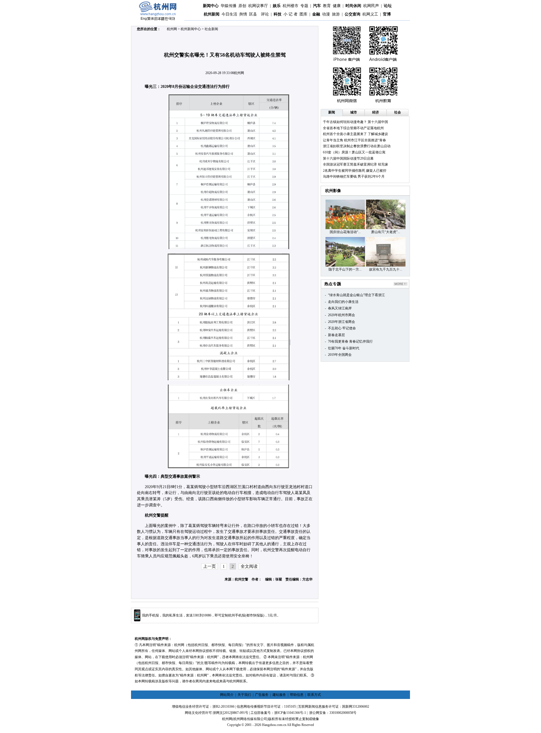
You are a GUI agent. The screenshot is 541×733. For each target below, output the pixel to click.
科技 (277, 14)
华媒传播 (228, 6)
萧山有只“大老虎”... (385, 232)
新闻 (331, 112)
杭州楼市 (290, 6)
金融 (316, 14)
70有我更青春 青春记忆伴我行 (350, 341)
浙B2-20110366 (223, 707)
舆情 (243, 14)
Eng (144, 19)
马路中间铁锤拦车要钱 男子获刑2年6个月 (354, 176)
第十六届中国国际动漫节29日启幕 (348, 158)
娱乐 (277, 6)
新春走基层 (336, 335)
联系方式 (314, 695)
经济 (375, 112)
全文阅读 (249, 566)
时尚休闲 (353, 6)
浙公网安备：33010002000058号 (332, 713)
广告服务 (262, 695)
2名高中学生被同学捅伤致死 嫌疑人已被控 (354, 171)
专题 (304, 6)
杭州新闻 (211, 14)
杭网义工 (370, 14)
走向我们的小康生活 (343, 302)
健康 (337, 6)
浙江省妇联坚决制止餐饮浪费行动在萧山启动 (357, 146)
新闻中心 (211, 6)
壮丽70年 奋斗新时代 (343, 348)
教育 (327, 6)
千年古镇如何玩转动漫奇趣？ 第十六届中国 (355, 122)
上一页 (209, 566)
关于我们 (244, 695)
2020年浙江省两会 (341, 322)
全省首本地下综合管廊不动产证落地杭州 (353, 128)
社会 (397, 112)
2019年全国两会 (340, 355)
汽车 (317, 6)
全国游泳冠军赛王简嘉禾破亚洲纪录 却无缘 (355, 164)
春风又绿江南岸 (340, 308)
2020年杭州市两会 (341, 315)
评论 (265, 14)
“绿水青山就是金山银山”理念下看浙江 (356, 295)
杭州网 (172, 29)
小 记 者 (290, 14)
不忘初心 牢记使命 (342, 328)
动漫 (326, 14)
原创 (242, 6)
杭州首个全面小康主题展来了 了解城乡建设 (355, 134)
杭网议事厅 (258, 6)
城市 (353, 112)
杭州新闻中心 (191, 29)
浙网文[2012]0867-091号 (230, 713)
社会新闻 (211, 29)
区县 (253, 14)
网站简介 (227, 695)
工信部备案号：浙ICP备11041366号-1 (278, 713)
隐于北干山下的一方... (345, 269)
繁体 (150, 19)
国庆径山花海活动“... (345, 232)
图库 (303, 14)
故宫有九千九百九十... (385, 269)
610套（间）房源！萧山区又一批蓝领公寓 (354, 152)
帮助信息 (296, 695)
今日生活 (229, 14)
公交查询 (352, 14)
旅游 (336, 14)
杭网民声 (371, 6)
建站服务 (279, 695)
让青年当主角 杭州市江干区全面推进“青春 (354, 140)
